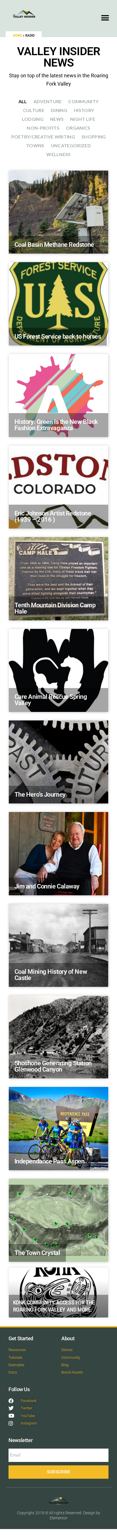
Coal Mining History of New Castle (50, 974)
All (22, 101)
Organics (78, 127)
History (84, 110)
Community (83, 101)
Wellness (58, 154)
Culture (33, 110)
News (57, 119)
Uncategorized (71, 145)
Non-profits (43, 127)
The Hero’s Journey (40, 794)
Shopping (94, 136)
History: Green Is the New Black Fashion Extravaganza (56, 425)
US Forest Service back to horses (57, 336)
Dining (59, 110)
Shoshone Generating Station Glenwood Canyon (53, 1066)
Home (17, 35)
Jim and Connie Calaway (47, 886)
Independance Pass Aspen (49, 1161)
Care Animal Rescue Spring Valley (50, 700)
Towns (35, 145)
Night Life (82, 119)
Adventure (48, 101)
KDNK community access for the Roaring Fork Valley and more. (54, 1306)
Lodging (32, 119)
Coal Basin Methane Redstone (54, 244)
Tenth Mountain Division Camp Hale (55, 608)
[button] (105, 17)
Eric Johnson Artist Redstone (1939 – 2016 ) (52, 516)
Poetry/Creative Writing (43, 136)
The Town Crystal (37, 1252)
